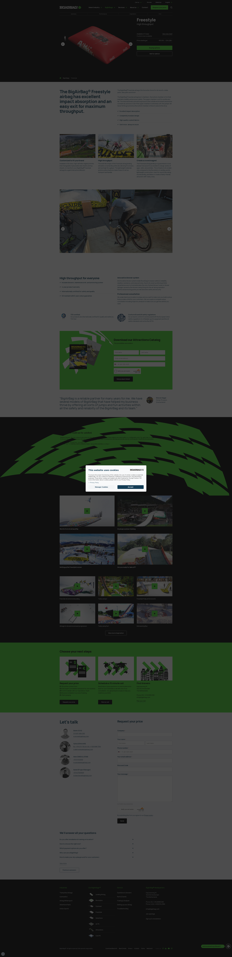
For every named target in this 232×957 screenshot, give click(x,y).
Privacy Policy (94, 482)
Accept (130, 487)
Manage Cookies (101, 487)
